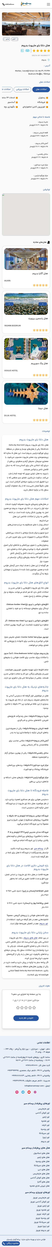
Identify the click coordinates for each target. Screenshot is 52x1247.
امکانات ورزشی (22, 89)
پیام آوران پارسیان (13, 1239)
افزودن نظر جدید (26, 1018)
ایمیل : (37, 1086)
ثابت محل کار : (38, 1065)
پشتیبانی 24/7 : (29, 1070)
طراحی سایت (40, 1239)
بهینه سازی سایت (28, 1239)
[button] (42, 259)
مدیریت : (31, 1080)
